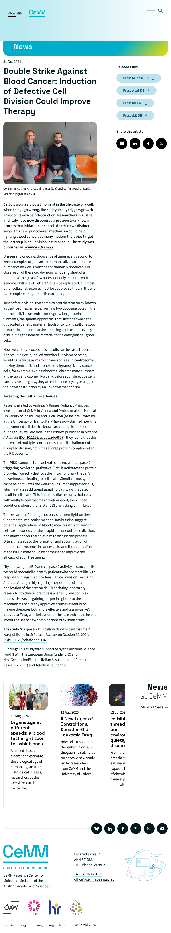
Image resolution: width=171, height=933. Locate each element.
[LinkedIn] (109, 828)
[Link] (160, 11)
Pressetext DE (133, 90)
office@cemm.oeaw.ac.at (94, 879)
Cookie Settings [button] (15, 925)
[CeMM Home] (27, 15)
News (157, 687)
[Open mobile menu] (151, 11)
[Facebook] (122, 828)
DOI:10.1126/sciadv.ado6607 (41, 437)
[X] (135, 828)
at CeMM (154, 696)
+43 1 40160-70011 (88, 874)
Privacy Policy (43, 925)
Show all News (152, 707)
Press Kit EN (132, 103)
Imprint (64, 925)
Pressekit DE (132, 115)
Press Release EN (136, 78)
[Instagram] (149, 828)
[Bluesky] (96, 828)
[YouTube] (162, 828)
